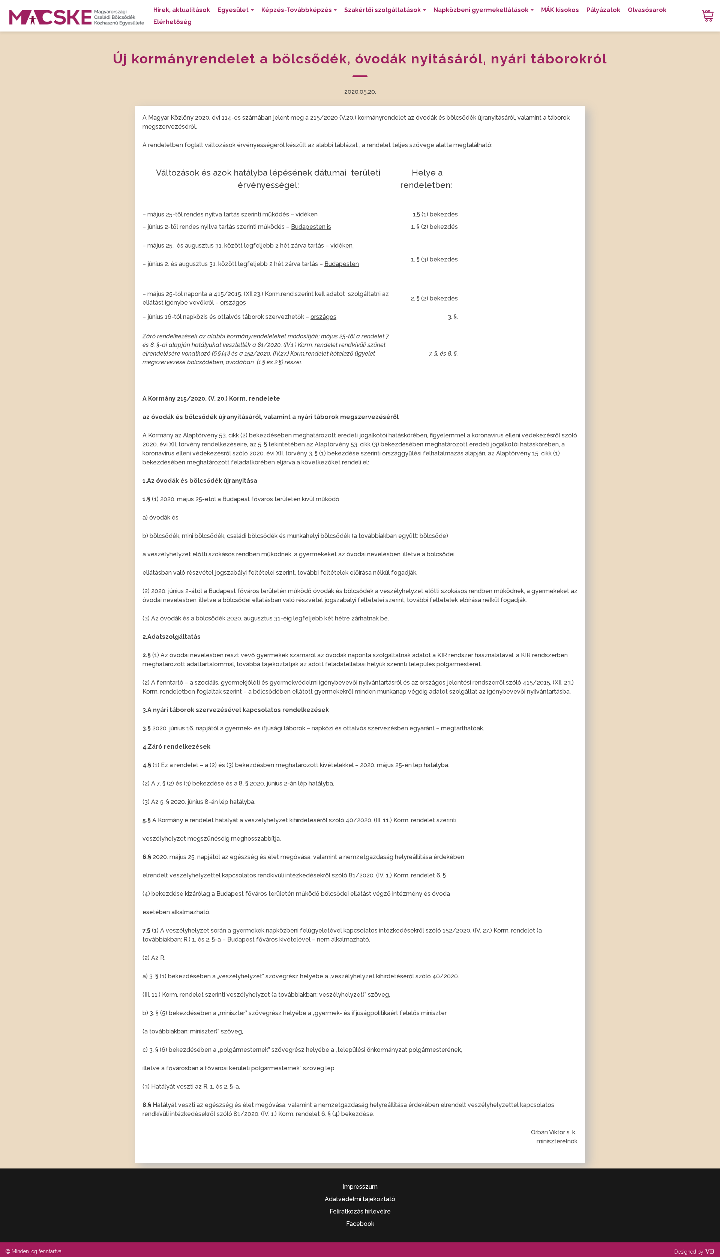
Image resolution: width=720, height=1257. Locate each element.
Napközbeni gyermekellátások (481, 10)
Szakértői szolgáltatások (382, 10)
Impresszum (360, 1186)
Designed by (694, 1252)
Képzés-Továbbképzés (296, 10)
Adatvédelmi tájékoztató (360, 1199)
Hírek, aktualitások (181, 10)
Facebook (360, 1223)
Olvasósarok (647, 10)
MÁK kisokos (560, 10)
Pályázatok (603, 10)
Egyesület (233, 10)
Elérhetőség (172, 22)
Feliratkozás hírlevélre (360, 1211)
